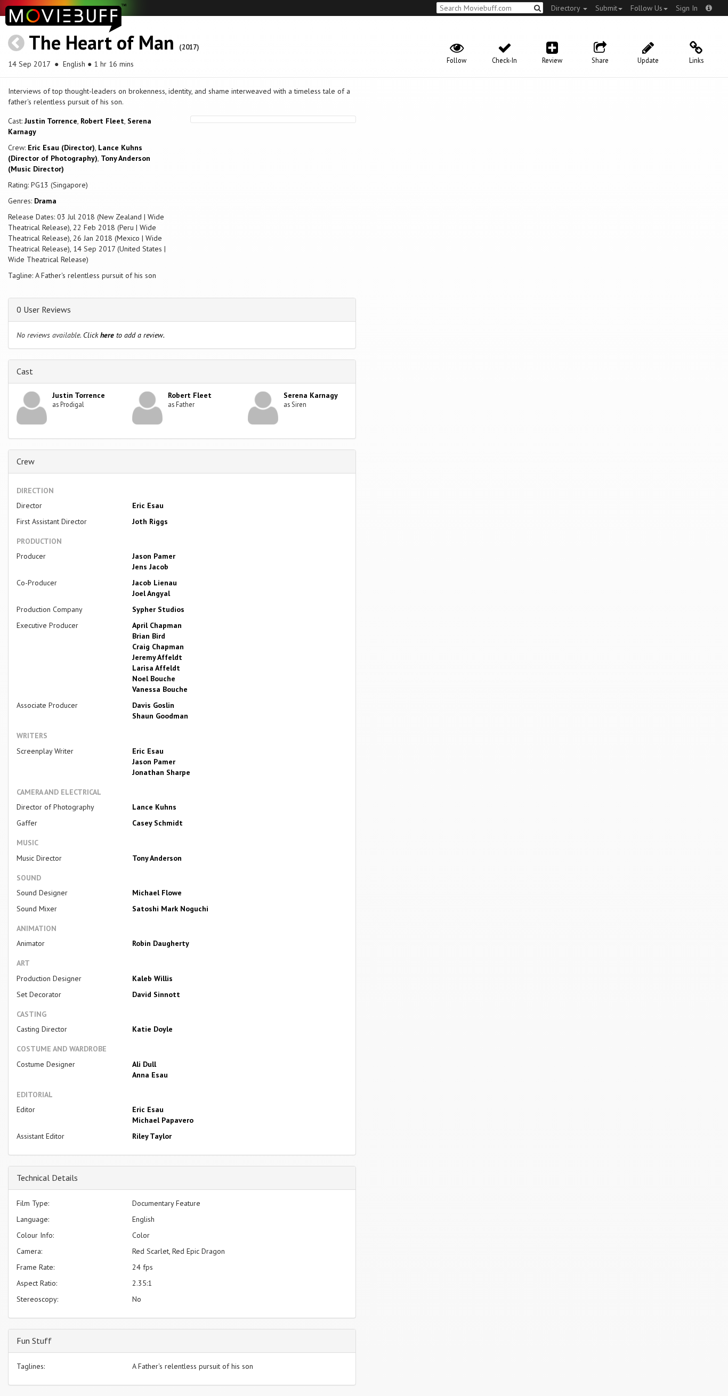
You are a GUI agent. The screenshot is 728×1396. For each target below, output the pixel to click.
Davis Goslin (153, 705)
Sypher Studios (158, 609)
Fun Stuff (34, 1340)
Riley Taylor (152, 1136)
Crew (26, 461)
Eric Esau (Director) (61, 147)
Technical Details (47, 1177)
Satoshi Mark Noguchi (170, 908)
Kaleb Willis (152, 978)
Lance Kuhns (154, 807)
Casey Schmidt (157, 823)
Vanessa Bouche (160, 689)
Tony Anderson (157, 858)
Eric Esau (148, 505)
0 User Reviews (44, 309)
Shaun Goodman (160, 716)
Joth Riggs (150, 521)
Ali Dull (144, 1064)
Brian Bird (148, 636)
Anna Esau (150, 1075)
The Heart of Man (101, 42)
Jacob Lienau (154, 582)
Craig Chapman (158, 646)
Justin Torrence (51, 121)
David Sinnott (156, 994)
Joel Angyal (151, 593)
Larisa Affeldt (156, 668)
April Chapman (157, 625)
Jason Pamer (153, 556)
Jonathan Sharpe (161, 772)
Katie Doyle (152, 1029)
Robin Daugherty (160, 943)
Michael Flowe (157, 892)
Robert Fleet (102, 121)
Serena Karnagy (311, 395)
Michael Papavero (162, 1120)
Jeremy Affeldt (157, 657)
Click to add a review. (124, 335)
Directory (566, 8)
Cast (25, 371)
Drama (45, 201)
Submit (606, 8)
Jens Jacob (150, 567)
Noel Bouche (153, 678)
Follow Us (646, 8)
